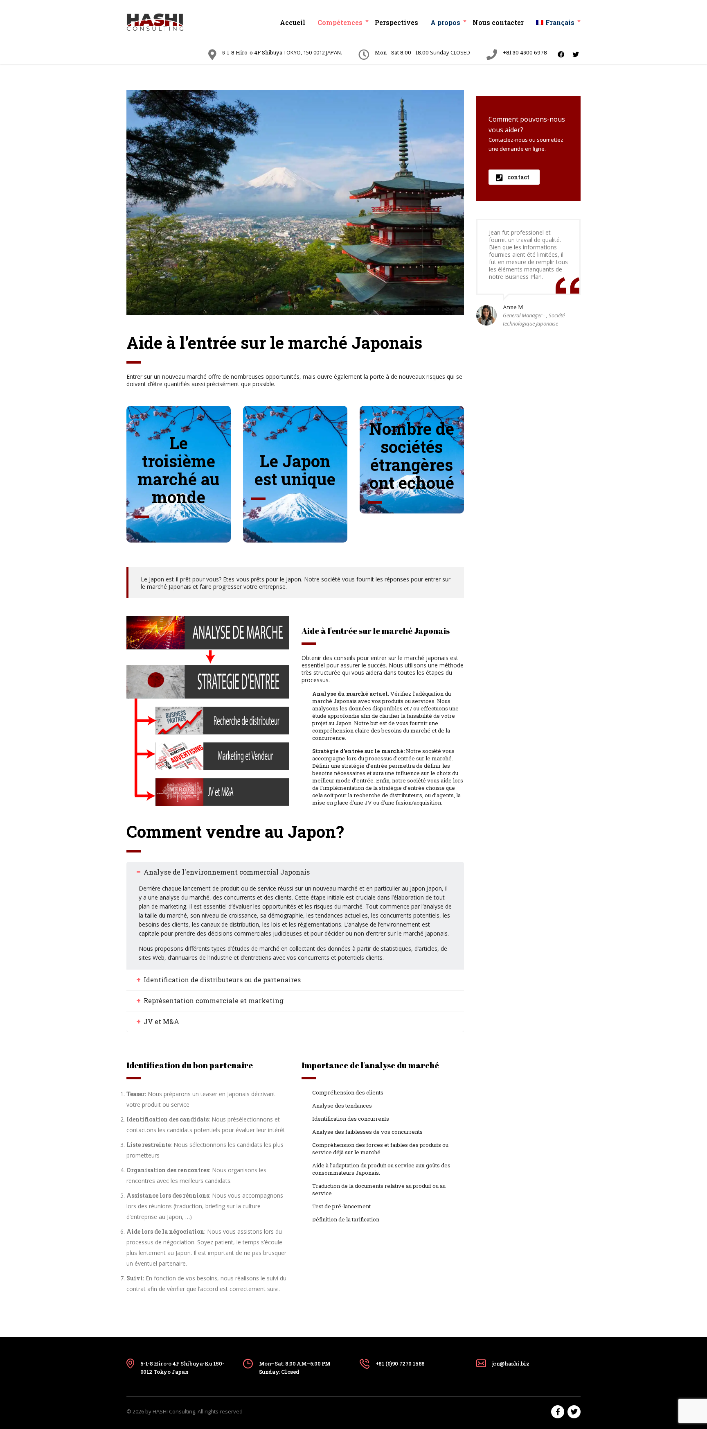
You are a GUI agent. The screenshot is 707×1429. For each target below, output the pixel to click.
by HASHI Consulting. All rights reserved (194, 1411)
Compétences (340, 22)
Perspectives (396, 22)
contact (518, 177)
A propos (445, 22)
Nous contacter (498, 22)
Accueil (292, 22)
